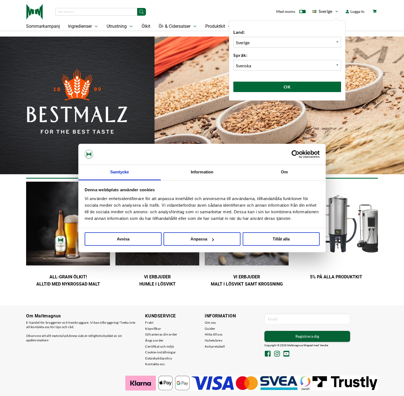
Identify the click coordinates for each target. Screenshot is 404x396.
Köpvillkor (153, 328)
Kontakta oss (155, 364)
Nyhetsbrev (213, 340)
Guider (210, 328)
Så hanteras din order (161, 334)
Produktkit (215, 26)
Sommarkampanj (43, 26)
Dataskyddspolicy (158, 358)
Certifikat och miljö (159, 346)
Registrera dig (307, 336)
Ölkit (146, 26)
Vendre (324, 345)
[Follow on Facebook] (267, 354)
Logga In (357, 11)
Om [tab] (284, 172)
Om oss (210, 322)
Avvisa (123, 239)
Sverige (322, 12)
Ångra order (154, 340)
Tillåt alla (281, 239)
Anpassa (198, 239)
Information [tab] (202, 172)
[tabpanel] (202, 105)
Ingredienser (80, 26)
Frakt (149, 322)
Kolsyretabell (215, 346)
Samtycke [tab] (119, 172)
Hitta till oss (213, 334)
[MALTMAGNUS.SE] (34, 10)
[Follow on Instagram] (277, 354)
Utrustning (117, 26)
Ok (287, 86)
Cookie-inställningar (160, 352)
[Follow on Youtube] (286, 354)
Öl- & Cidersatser (175, 26)
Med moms (285, 11)
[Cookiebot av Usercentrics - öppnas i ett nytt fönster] (296, 154)
